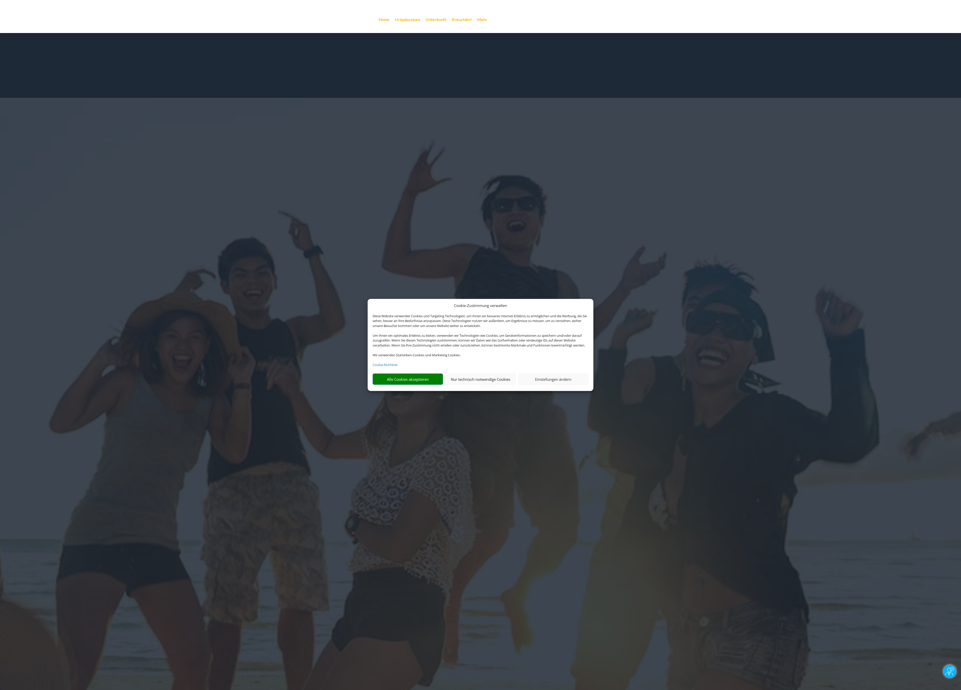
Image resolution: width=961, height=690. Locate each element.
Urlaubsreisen (407, 20)
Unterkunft (436, 20)
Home (384, 20)
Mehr (482, 20)
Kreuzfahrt (462, 20)
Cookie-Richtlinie (385, 365)
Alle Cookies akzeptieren (408, 379)
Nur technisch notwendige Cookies (480, 379)
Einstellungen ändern (553, 379)
